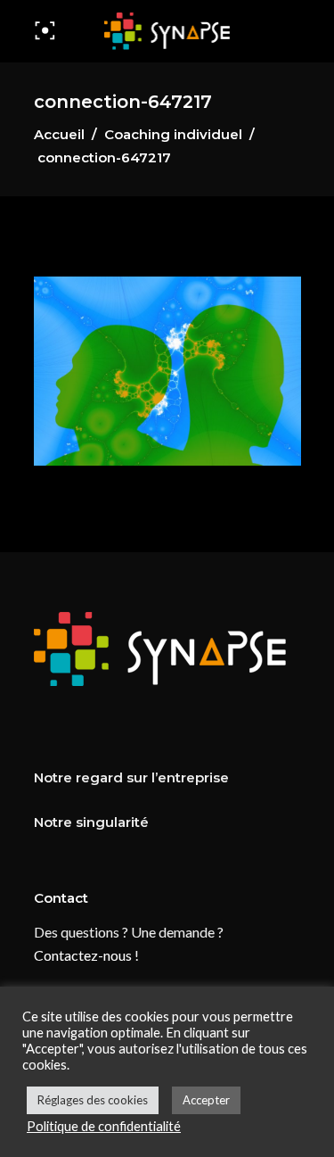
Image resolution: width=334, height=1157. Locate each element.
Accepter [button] (206, 1100)
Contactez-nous (83, 954)
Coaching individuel (173, 134)
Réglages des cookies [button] (92, 1100)
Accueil (59, 134)
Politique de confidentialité (104, 1126)
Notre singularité (91, 822)
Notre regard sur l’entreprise (131, 777)
